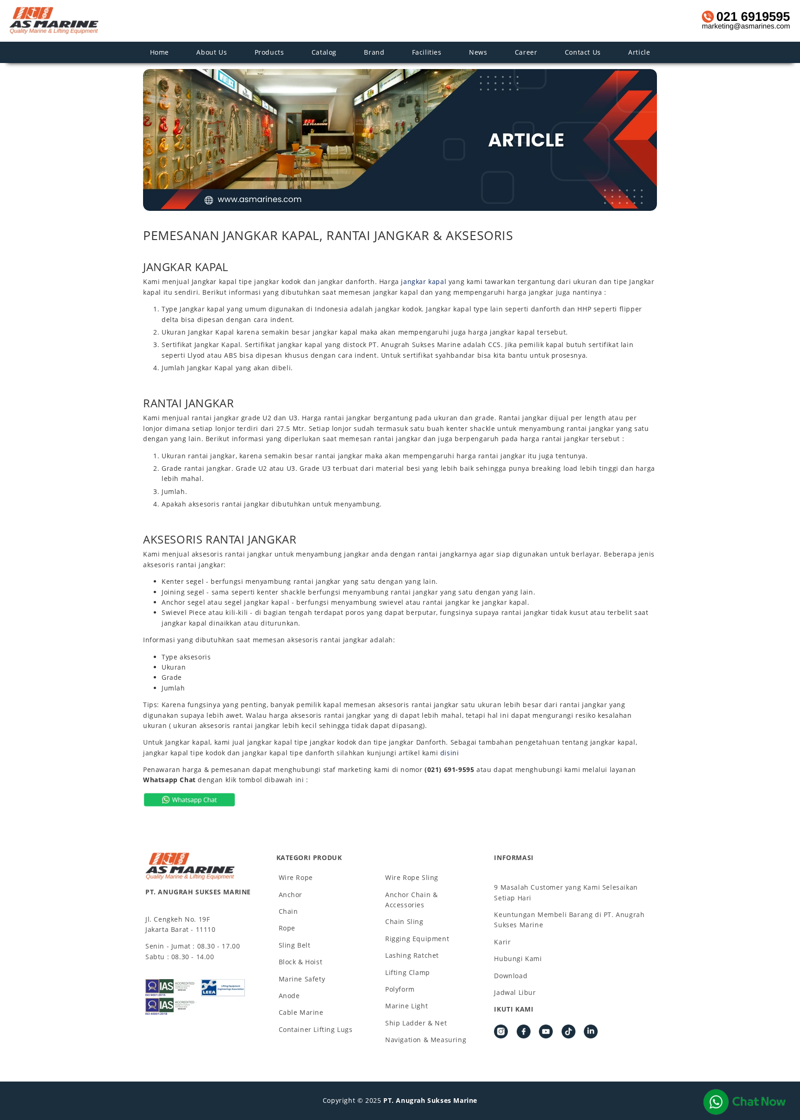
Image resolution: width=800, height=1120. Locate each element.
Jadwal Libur (515, 992)
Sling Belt (295, 945)
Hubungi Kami (518, 958)
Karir (502, 941)
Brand (374, 52)
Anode (289, 995)
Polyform (400, 989)
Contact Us (583, 52)
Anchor (291, 894)
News (478, 52)
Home (159, 52)
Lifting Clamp (407, 972)
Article (639, 52)
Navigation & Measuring (425, 1039)
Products (269, 52)
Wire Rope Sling (411, 877)
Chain (288, 911)
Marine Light (406, 1005)
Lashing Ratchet (412, 955)
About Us (211, 52)
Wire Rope (296, 877)
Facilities (427, 52)
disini (449, 752)
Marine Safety (302, 978)
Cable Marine (301, 1012)
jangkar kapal (423, 281)
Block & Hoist (301, 961)
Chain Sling (404, 921)
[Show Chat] (744, 1101)
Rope (287, 928)
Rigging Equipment (417, 938)
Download (510, 975)
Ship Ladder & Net (416, 1023)
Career (526, 52)
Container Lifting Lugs (316, 1029)
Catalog (324, 52)
